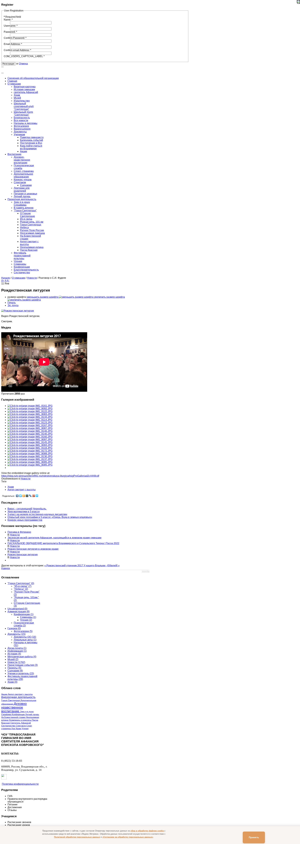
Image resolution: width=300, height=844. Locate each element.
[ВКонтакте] (17, 496)
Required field (12, 16)
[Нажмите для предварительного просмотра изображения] (17, 310)
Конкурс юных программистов (25, 520)
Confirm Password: (15, 38)
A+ (2, 280)
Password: (10, 32)
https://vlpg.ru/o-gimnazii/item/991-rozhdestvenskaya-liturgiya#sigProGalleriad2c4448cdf (50, 476)
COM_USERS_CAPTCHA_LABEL (24, 56)
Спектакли (21, 726)
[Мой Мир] (27, 496)
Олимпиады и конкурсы (20, 720)
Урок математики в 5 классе (24, 511)
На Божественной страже (13, 717)
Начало (5, 278)
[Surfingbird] (37, 496)
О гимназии (18, 278)
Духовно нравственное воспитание (14, 707)
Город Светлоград (10, 700)
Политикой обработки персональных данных (77, 837)
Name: (8, 19)
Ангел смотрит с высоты (22, 489)
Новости (32, 278)
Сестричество (8, 726)
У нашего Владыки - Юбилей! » (102, 565)
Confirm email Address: (17, 50)
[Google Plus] (33, 496)
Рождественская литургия (23, 554)
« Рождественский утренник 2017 (64, 565)
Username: (11, 25)
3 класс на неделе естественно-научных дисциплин (37, 514)
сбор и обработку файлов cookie (147, 831)
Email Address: (13, 44)
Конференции (18, 714)
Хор (13, 728)
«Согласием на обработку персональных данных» (127, 837)
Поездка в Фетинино (19, 532)
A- (8, 280)
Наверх (5, 568)
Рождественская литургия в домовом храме (33, 549)
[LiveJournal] (30, 496)
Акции (4, 694)
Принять (254, 837)
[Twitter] (20, 496)
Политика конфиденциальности (20, 784)
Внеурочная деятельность (18, 697)
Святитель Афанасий (20, 723)
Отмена (23, 63)
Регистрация (8, 64)
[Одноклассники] (23, 496)
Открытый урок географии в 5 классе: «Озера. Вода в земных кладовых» (50, 517)
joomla (145, 571)
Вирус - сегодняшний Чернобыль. (27, 508)
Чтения (25, 728)
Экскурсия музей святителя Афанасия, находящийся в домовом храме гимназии (54, 537)
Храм (11, 486)
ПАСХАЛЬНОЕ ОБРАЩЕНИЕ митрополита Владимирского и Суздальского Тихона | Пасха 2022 (63, 543)
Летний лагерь (32, 714)
